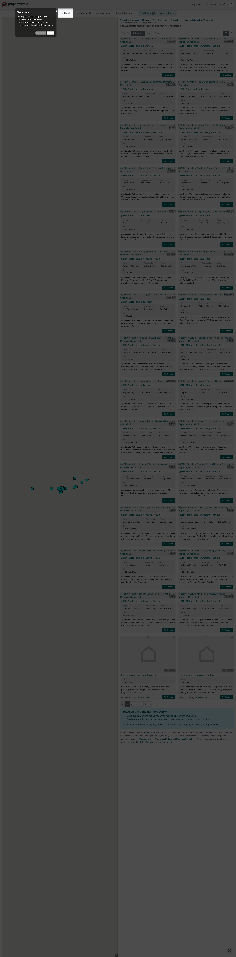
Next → (50, 33)
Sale (64, 13)
